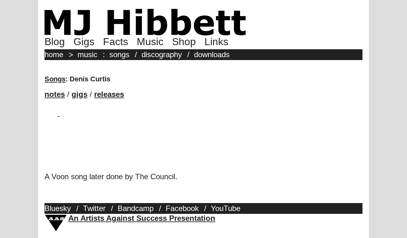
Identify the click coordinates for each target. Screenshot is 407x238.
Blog (55, 41)
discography (161, 54)
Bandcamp (136, 208)
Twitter (94, 208)
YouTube (225, 208)
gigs (79, 94)
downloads (212, 54)
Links (216, 41)
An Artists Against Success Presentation (141, 218)
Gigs (83, 41)
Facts (115, 41)
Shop (184, 41)
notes (55, 94)
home (54, 54)
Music (150, 41)
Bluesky (58, 208)
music (87, 54)
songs (119, 54)
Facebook (182, 208)
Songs (55, 79)
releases (109, 94)
